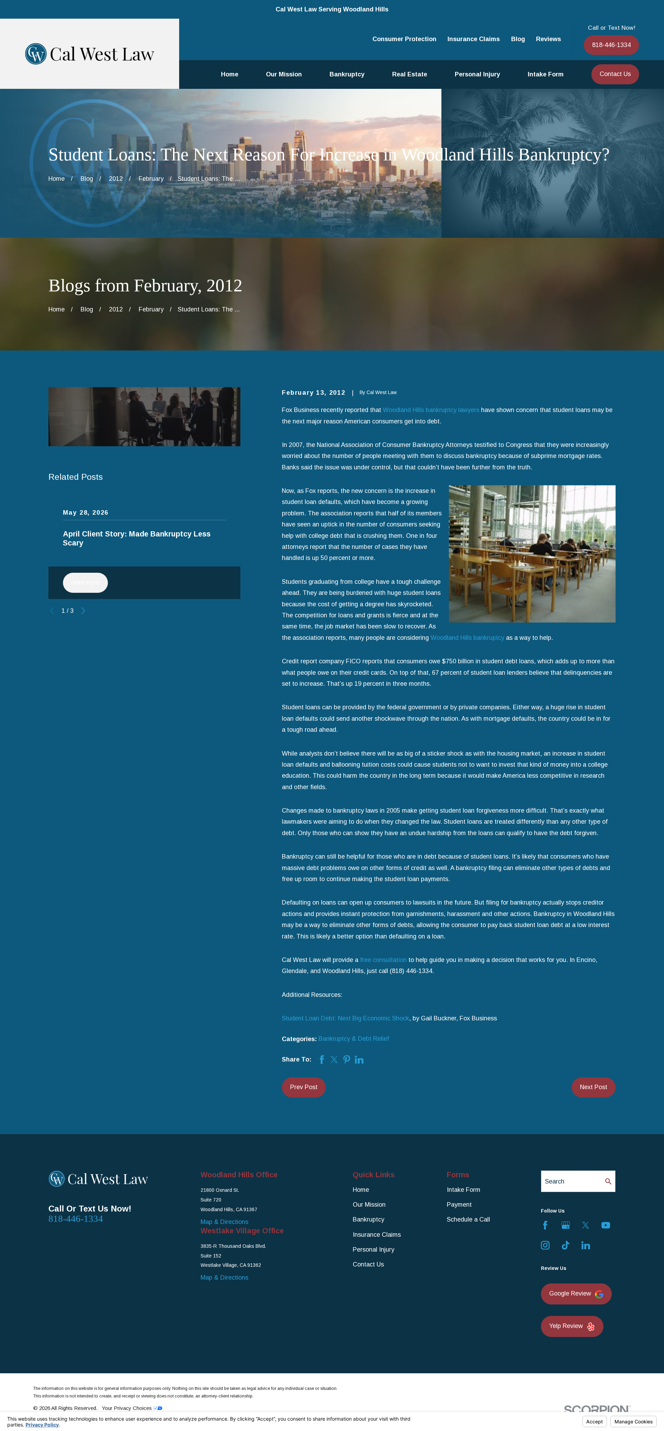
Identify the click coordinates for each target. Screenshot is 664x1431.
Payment (459, 1204)
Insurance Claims (474, 39)
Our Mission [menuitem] (284, 74)
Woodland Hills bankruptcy (467, 637)
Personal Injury (373, 1249)
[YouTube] (605, 1225)
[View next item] (83, 610)
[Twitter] (585, 1225)
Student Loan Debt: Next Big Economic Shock (345, 1018)
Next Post (593, 1087)
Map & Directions (224, 1221)
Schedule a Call (468, 1219)
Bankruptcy (368, 1219)
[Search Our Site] (608, 1181)
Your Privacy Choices (127, 1408)
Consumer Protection (404, 39)
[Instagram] (545, 1245)
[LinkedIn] (585, 1245)
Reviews (548, 39)
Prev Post (303, 1087)
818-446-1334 (611, 44)
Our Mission (369, 1204)
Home (361, 1189)
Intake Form (463, 1189)
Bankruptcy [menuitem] (347, 74)
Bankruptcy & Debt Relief (354, 1038)
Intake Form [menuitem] (546, 74)
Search (554, 1181)
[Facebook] (545, 1225)
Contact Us (615, 74)
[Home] (89, 54)
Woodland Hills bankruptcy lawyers (431, 409)
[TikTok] (565, 1245)
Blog (518, 39)
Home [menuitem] (229, 74)
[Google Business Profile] (565, 1225)
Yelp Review (566, 1325)
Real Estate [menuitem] (409, 74)
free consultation (383, 959)
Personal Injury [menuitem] (477, 74)
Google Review (570, 1293)
